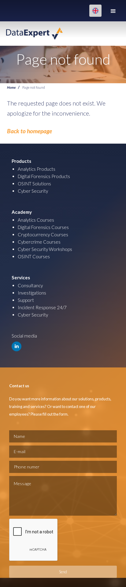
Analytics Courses (36, 220)
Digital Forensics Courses (43, 227)
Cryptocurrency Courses (43, 234)
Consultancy (30, 285)
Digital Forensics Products (44, 176)
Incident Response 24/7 (42, 307)
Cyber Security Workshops (45, 249)
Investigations (32, 292)
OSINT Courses (34, 256)
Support (26, 300)
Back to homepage (29, 130)
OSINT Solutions (34, 183)
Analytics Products (36, 169)
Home (11, 87)
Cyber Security (33, 191)
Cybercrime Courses (39, 242)
